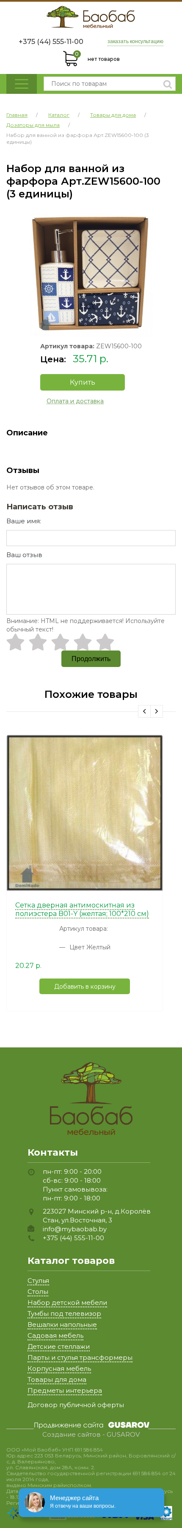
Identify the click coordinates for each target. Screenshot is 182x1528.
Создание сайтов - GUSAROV (91, 1434)
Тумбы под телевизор (64, 1313)
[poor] (38, 642)
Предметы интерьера (65, 1390)
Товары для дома (57, 1379)
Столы (38, 1291)
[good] (83, 642)
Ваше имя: (23, 521)
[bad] (15, 642)
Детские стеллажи (59, 1346)
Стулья (38, 1281)
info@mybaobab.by (75, 1229)
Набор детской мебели (67, 1302)
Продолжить (91, 658)
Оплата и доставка (75, 401)
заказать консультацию (135, 41)
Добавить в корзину (85, 986)
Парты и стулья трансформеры (80, 1357)
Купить (82, 382)
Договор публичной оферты (76, 1405)
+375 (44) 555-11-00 (51, 42)
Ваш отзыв (24, 555)
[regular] (60, 642)
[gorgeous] (105, 642)
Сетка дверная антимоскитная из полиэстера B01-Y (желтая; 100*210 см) (82, 909)
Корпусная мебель (59, 1368)
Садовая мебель (55, 1335)
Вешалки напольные (62, 1324)
